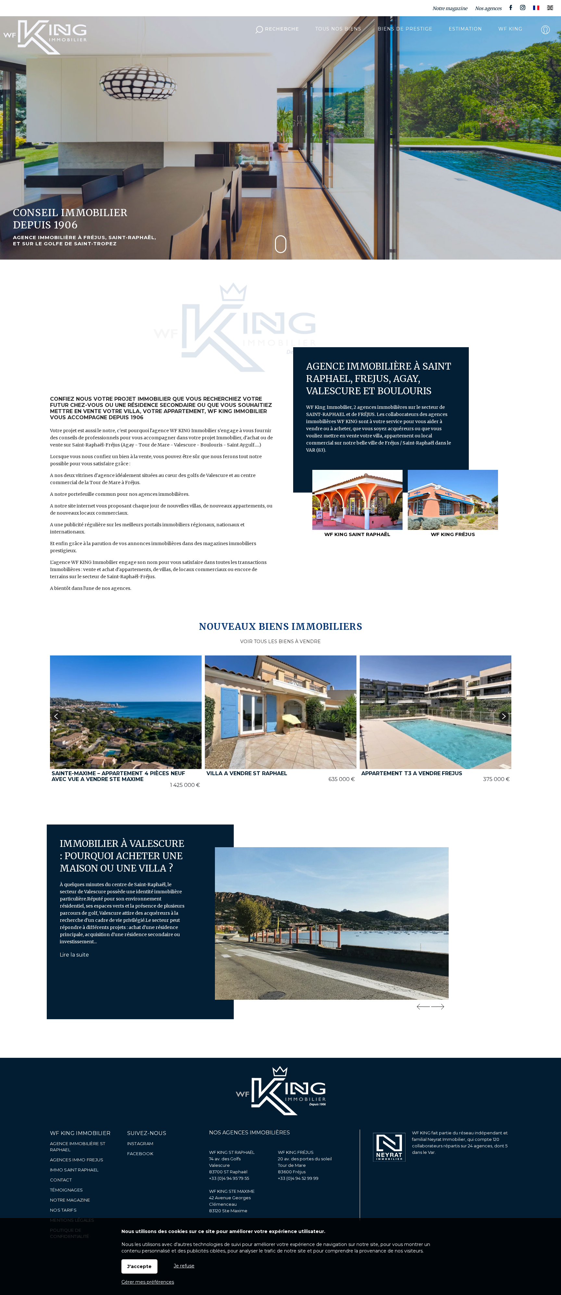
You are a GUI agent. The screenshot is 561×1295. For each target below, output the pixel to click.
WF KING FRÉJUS (296, 1152)
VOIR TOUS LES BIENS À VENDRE (280, 641)
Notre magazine (449, 8)
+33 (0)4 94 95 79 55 (229, 1178)
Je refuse (184, 1266)
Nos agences (488, 8)
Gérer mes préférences (147, 1282)
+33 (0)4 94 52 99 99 (298, 1178)
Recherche (282, 29)
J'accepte (139, 1266)
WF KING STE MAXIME (232, 1191)
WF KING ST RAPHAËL (232, 1152)
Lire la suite (74, 955)
